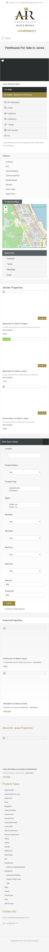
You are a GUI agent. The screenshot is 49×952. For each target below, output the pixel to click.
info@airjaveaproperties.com (31, 2)
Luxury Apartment (11, 822)
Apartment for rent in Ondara (15, 324)
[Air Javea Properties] (24, 17)
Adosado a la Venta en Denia (15, 704)
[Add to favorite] (2, 62)
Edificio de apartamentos (16, 867)
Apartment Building (13, 875)
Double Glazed (11, 180)
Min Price (8, 547)
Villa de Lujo (9, 903)
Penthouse (8, 851)
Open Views (10, 194)
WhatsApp (11, 269)
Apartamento (9, 790)
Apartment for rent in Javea (14, 371)
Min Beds (8, 515)
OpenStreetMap (33, 247)
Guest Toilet (10, 189)
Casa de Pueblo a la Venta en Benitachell (19, 769)
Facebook (11, 259)
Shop (6, 887)
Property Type (10, 482)
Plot (6, 859)
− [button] (6, 211)
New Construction (11, 830)
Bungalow (8, 806)
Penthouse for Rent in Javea (15, 658)
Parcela (7, 847)
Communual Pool (12, 176)
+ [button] (6, 207)
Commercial (9, 814)
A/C (7, 166)
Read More (37, 662)
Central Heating (12, 171)
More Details (8, 330)
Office (7, 839)
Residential (9, 871)
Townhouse (9, 895)
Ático (6, 802)
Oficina (7, 843)
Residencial (9, 863)
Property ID (9, 591)
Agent (7, 498)
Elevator (9, 185)
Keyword (8, 580)
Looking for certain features (14, 609)
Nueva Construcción (12, 835)
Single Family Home (14, 879)
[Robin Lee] (24, 504)
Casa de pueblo (10, 810)
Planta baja (8, 855)
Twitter (10, 264)
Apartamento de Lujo (12, 794)
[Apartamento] (24, 488)
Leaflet (24, 247)
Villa (8, 883)
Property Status (11, 465)
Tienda (7, 891)
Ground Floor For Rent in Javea (15, 418)
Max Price (9, 564)
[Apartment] (24, 490)
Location (8, 449)
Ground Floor (9, 818)
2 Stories (9, 162)
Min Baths (9, 531)
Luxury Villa (9, 826)
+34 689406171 (26, 30)
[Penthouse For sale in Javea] (24, 222)
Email (9, 275)
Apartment (8, 798)
